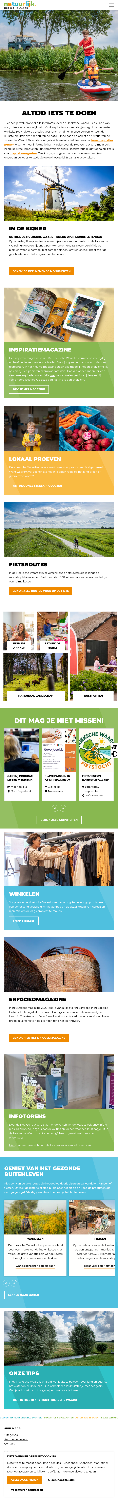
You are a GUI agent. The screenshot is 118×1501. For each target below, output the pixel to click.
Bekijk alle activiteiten (59, 820)
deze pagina (49, 379)
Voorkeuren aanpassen (27, 1489)
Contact (9, 1443)
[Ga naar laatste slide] (55, 808)
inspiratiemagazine (23, 153)
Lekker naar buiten (23, 1295)
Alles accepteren (25, 1479)
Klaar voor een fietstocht (100, 1265)
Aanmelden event (16, 1439)
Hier (12, 1145)
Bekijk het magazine (29, 389)
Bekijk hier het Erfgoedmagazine (39, 1037)
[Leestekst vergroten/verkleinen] (114, 747)
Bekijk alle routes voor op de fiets (41, 591)
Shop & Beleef (24, 920)
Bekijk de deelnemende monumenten (42, 271)
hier (52, 375)
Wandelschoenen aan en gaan (35, 1265)
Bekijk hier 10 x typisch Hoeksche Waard (45, 1400)
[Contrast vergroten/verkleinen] (114, 754)
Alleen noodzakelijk (61, 1480)
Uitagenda (11, 1435)
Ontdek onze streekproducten (37, 485)
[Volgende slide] (63, 808)
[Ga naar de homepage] (20, 5)
